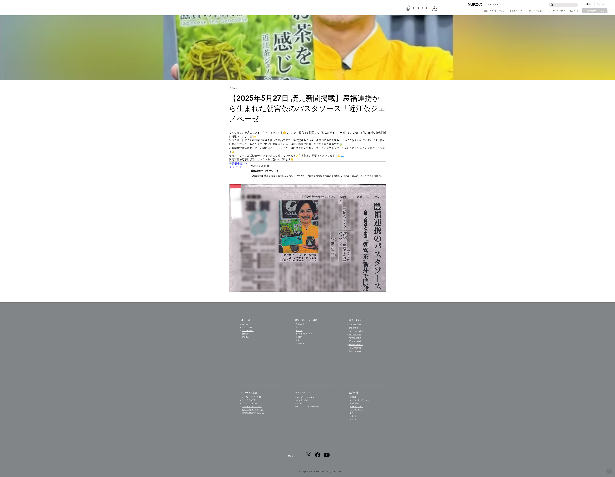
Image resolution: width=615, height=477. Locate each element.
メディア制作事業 (354, 348)
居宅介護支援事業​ (354, 324)
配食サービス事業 (354, 351)
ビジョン (300, 327)
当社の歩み (301, 343)
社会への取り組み (301, 400)
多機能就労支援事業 (355, 344)
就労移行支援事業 (354, 341)
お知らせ (246, 324)
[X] (308, 455)
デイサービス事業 (354, 334)
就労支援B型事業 (354, 338)
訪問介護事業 (353, 328)
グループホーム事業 (355, 331)
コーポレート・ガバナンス (360, 400)
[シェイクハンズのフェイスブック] (317, 455)
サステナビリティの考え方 (304, 397)
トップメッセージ (301, 403)
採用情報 (353, 419)
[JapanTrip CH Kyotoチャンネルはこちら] (326, 455)
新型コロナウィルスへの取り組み (307, 406)
